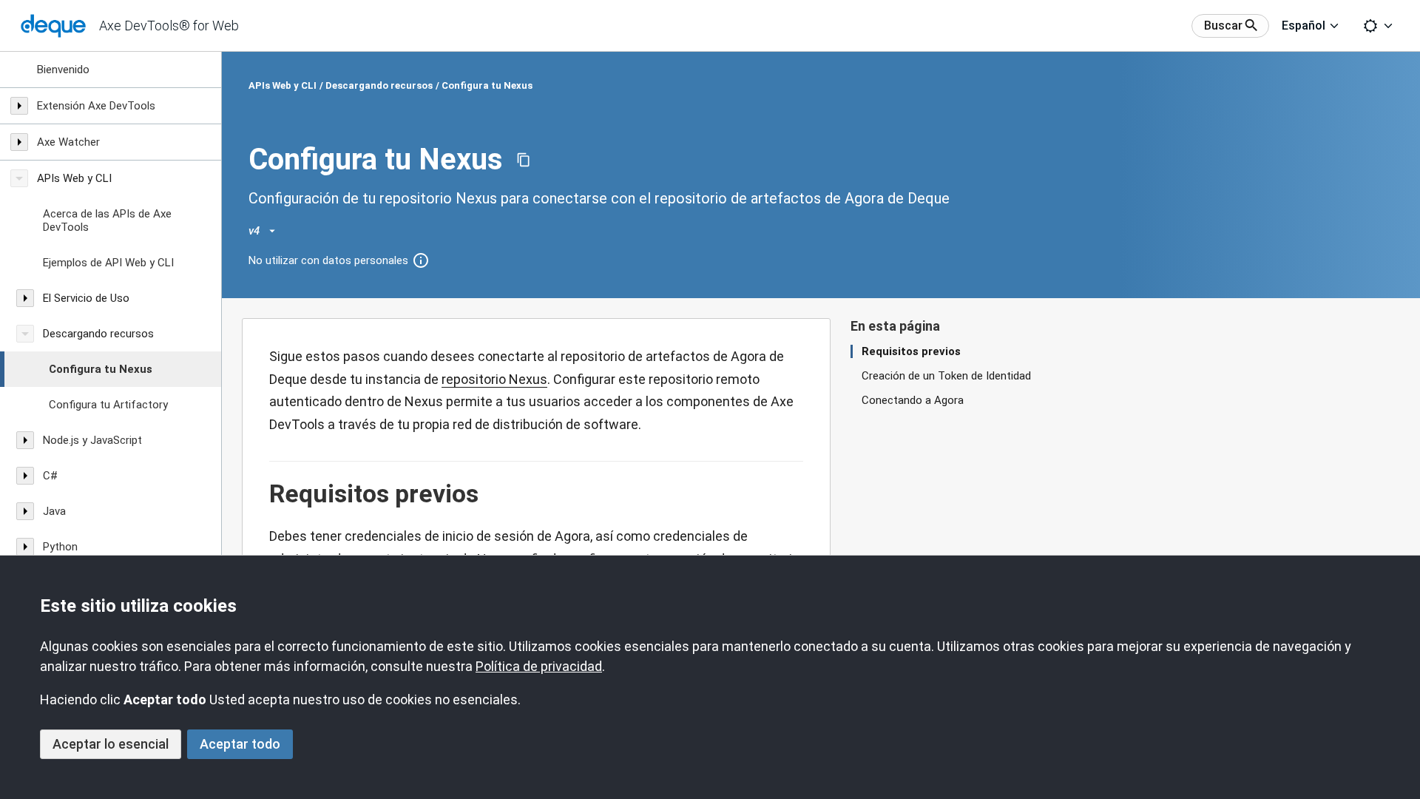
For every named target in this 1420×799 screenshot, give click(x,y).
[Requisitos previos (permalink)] (261, 494)
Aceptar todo (240, 744)
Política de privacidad (539, 666)
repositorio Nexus (494, 379)
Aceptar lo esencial (111, 744)
